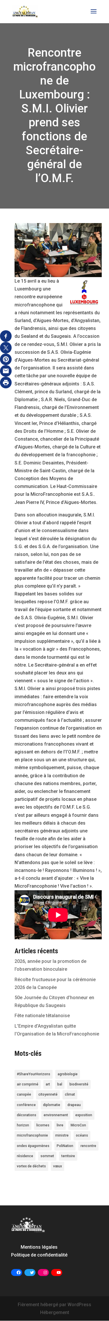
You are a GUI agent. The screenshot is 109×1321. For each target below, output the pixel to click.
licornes (42, 1125)
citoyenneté (48, 1094)
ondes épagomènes (33, 1146)
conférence (26, 1105)
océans (82, 1135)
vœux (57, 1166)
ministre (62, 1135)
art (48, 1084)
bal (59, 1084)
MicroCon (78, 1125)
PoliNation (65, 1146)
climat (70, 1094)
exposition (83, 1115)
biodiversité (78, 1084)
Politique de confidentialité (39, 1255)
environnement (56, 1115)
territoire (68, 1156)
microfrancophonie (32, 1135)
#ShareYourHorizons (33, 1074)
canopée (24, 1094)
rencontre (88, 1146)
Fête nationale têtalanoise (42, 1015)
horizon (23, 1125)
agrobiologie (68, 1074)
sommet (47, 1156)
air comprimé (27, 1084)
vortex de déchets (31, 1166)
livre (60, 1125)
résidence (25, 1156)
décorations (26, 1115)
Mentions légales (39, 1247)
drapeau (74, 1105)
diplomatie (51, 1105)
